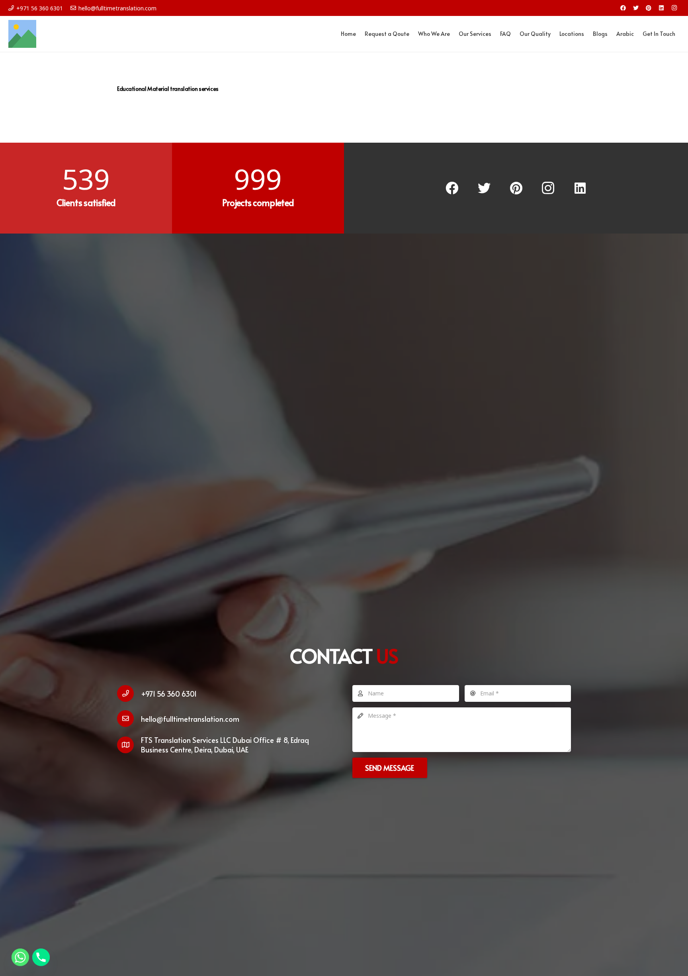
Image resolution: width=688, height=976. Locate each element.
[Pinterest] (648, 8)
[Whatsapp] (20, 957)
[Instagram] (674, 8)
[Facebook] (623, 8)
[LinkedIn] (661, 8)
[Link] (22, 34)
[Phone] (41, 957)
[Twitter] (635, 8)
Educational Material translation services (168, 88)
